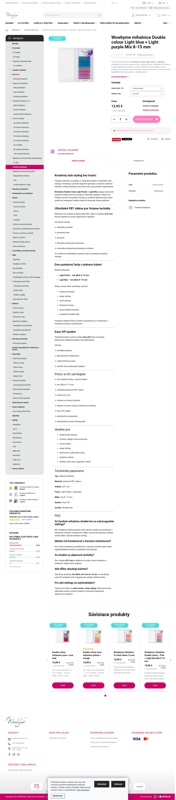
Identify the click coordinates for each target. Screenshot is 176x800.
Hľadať (99, 15)
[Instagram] (14, 754)
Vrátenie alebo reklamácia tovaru (20, 770)
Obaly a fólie (18, 290)
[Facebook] (10, 754)
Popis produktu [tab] (78, 161)
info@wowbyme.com (20, 738)
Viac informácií (83, 790)
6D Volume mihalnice (21, 141)
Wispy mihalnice (19, 88)
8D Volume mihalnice (21, 149)
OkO (14, 447)
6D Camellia (17, 145)
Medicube (16, 464)
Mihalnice (16, 74)
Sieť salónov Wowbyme (57, 738)
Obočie (15, 198)
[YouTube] (19, 754)
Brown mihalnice (19, 110)
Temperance (17, 394)
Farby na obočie (19, 207)
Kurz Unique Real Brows (22, 411)
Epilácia (15, 303)
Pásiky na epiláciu (19, 334)
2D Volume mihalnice (21, 123)
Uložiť (117, 139)
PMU (14, 255)
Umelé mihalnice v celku (22, 185)
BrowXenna (17, 442)
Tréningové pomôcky (21, 286)
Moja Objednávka (12, 3)
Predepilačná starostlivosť (22, 325)
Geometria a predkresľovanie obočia (26, 229)
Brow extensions (19, 246)
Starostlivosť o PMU (20, 299)
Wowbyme (17, 425)
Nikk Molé (16, 451)
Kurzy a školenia (18, 407)
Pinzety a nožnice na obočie (23, 233)
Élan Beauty (17, 438)
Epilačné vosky (18, 312)
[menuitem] (10, 23)
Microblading (18, 268)
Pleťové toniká (18, 372)
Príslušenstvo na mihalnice (22, 193)
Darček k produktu (15, 555)
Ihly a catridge (18, 273)
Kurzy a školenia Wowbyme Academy (104, 738)
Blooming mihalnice (20, 96)
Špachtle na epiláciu (20, 321)
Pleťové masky (18, 363)
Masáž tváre (18, 376)
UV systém (16, 48)
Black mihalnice (19, 105)
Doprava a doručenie (72, 3)
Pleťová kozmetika (19, 358)
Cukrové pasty (18, 308)
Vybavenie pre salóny (20, 402)
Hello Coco (17, 460)
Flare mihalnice (19, 92)
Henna (15, 211)
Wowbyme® (158, 191)
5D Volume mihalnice (21, 136)
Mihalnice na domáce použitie (24, 171)
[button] (105, 695)
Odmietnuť (101, 784)
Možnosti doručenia (151, 110)
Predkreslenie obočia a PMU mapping (26, 277)
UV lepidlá (16, 52)
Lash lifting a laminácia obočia (24, 251)
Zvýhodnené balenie (16, 561)
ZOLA (15, 429)
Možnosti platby (90, 3)
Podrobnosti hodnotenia (145, 55)
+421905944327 (18, 743)
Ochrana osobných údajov (51, 3)
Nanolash (16, 455)
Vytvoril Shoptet (146, 797)
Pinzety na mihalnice (20, 189)
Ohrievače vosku (19, 317)
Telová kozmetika (19, 380)
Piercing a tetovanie (20, 339)
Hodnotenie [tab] (139, 161)
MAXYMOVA (17, 433)
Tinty (15, 215)
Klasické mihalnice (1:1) (21, 101)
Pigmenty (16, 259)
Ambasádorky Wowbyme (99, 747)
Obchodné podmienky (30, 3)
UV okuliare (17, 66)
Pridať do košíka (144, 119)
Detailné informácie (119, 77)
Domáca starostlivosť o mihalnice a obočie (25, 349)
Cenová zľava (13, 543)
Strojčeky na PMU (19, 264)
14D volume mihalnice (21, 154)
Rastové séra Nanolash (21, 398)
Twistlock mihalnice (20, 79)
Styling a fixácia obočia (21, 242)
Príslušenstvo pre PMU (21, 281)
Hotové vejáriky (18, 118)
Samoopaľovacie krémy (22, 385)
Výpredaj (15, 416)
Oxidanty (16, 220)
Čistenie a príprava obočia (22, 224)
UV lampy (16, 57)
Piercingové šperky (20, 343)
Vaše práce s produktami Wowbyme (103, 742)
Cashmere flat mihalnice (22, 114)
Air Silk (15, 163)
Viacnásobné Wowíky (16, 549)
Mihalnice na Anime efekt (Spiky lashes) (27, 158)
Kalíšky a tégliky (19, 295)
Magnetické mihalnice (21, 176)
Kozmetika (16, 354)
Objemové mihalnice (20, 83)
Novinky (15, 44)
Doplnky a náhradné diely (22, 61)
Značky (15, 420)
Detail (63, 685)
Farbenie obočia (19, 202)
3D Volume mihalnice (21, 127)
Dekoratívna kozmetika (21, 389)
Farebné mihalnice (20, 167)
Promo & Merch (18, 469)
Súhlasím (118, 784)
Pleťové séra (18, 367)
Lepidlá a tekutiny (19, 70)
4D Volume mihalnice (21, 132)
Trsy (15, 180)
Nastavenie (58, 796)
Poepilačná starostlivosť (22, 330)
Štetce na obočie (19, 237)
